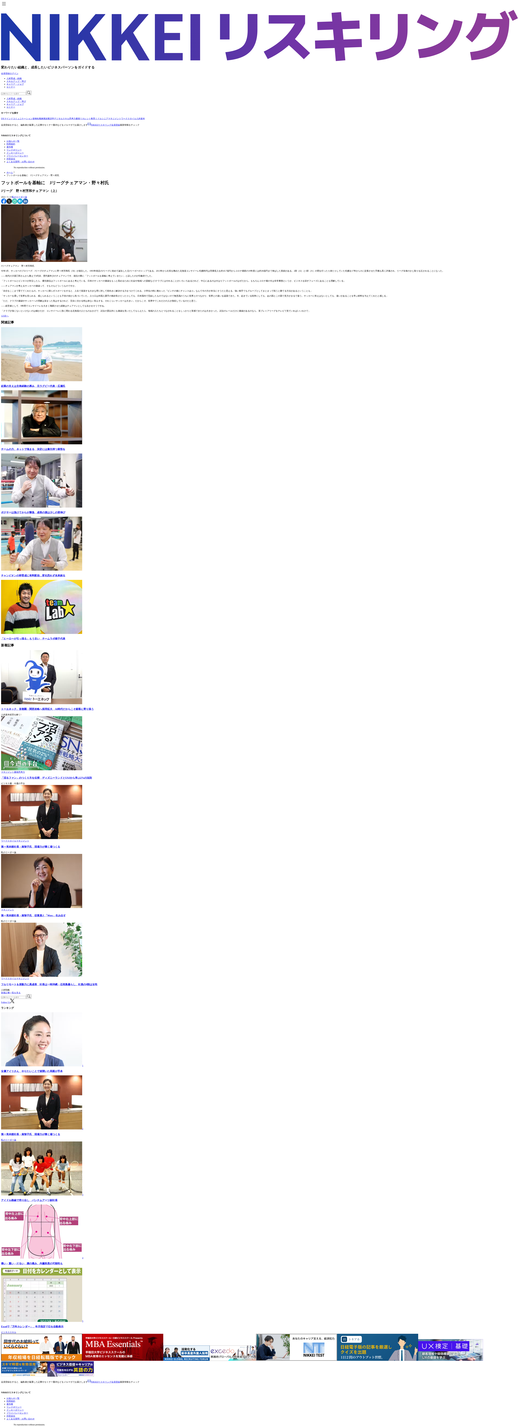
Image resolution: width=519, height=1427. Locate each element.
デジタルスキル (61, 118)
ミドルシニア (101, 118)
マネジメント (114, 118)
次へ (6, 316)
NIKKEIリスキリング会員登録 (105, 125)
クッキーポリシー (15, 153)
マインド (8, 118)
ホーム (9, 172)
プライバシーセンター (17, 156)
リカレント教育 (87, 118)
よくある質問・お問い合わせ (20, 162)
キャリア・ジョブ (15, 84)
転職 (39, 118)
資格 (34, 118)
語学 (52, 118)
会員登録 (5, 73)
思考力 (72, 118)
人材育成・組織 (14, 78)
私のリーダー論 (19, 197)
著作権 (9, 147)
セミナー (10, 87)
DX (2, 118)
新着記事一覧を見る (11, 993)
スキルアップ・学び (16, 81)
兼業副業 (45, 118)
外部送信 (10, 159)
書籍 (78, 118)
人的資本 (140, 118)
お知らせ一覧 (12, 141)
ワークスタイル (128, 118)
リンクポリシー (14, 150)
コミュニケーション (22, 118)
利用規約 (10, 144)
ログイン (14, 73)
